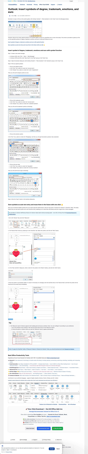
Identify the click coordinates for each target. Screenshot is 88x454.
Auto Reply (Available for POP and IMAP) (27, 364)
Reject (58, 448)
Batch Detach (28, 369)
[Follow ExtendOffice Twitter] (12, 443)
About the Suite (30, 423)
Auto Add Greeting (24, 365)
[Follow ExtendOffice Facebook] (9, 443)
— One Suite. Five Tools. (21, 1)
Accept (52, 448)
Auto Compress (58, 369)
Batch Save (20, 369)
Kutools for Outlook (69, 349)
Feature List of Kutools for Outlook (48, 399)
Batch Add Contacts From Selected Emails (29, 375)
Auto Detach (51, 369)
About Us (59, 434)
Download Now (62, 399)
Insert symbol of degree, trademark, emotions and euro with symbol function (26, 42)
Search (60, 4)
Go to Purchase (72, 399)
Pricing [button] (35, 4)
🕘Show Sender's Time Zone (50, 373)
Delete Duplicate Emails (53, 367)
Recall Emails (22, 367)
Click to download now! (53, 358)
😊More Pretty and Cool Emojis (24, 371)
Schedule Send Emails (43, 364)
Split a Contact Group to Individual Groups (50, 375)
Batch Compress (36, 369)
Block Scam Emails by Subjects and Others (36, 367)
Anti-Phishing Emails (37, 373)
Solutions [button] (22, 4)
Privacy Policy (47, 434)
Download (29, 4)
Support (53, 4)
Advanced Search (64, 367)
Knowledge (24, 434)
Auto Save (43, 369)
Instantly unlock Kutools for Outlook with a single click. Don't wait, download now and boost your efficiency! (32, 380)
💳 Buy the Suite (57, 423)
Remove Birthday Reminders (67, 375)
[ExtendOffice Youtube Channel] (15, 443)
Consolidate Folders (73, 367)
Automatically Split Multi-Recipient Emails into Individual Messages (45, 365)
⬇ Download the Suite (43, 423)
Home (13, 434)
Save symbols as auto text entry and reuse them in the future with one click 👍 (26, 45)
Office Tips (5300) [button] (44, 4)
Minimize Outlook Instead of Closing (62, 371)
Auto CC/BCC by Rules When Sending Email (60, 364)
